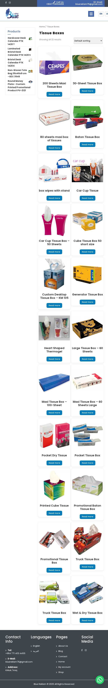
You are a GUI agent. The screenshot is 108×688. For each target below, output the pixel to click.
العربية (36, 651)
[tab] (91, 14)
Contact (62, 656)
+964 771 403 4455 (15, 653)
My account (64, 666)
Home (42, 26)
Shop (61, 672)
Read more (54, 94)
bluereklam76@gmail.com (19, 661)
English (36, 645)
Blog (60, 651)
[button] (100, 680)
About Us (63, 645)
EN (101, 13)
